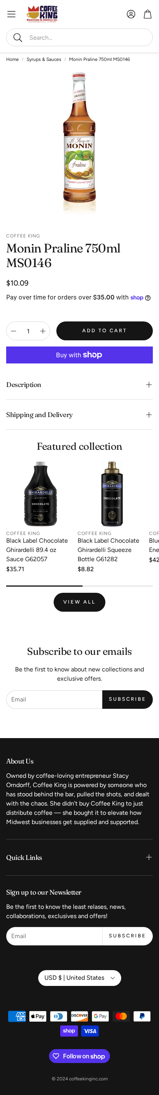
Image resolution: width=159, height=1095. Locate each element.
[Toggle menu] (11, 14)
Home (12, 59)
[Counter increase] (43, 331)
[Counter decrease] (13, 331)
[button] (79, 37)
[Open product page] (40, 494)
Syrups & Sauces (44, 59)
